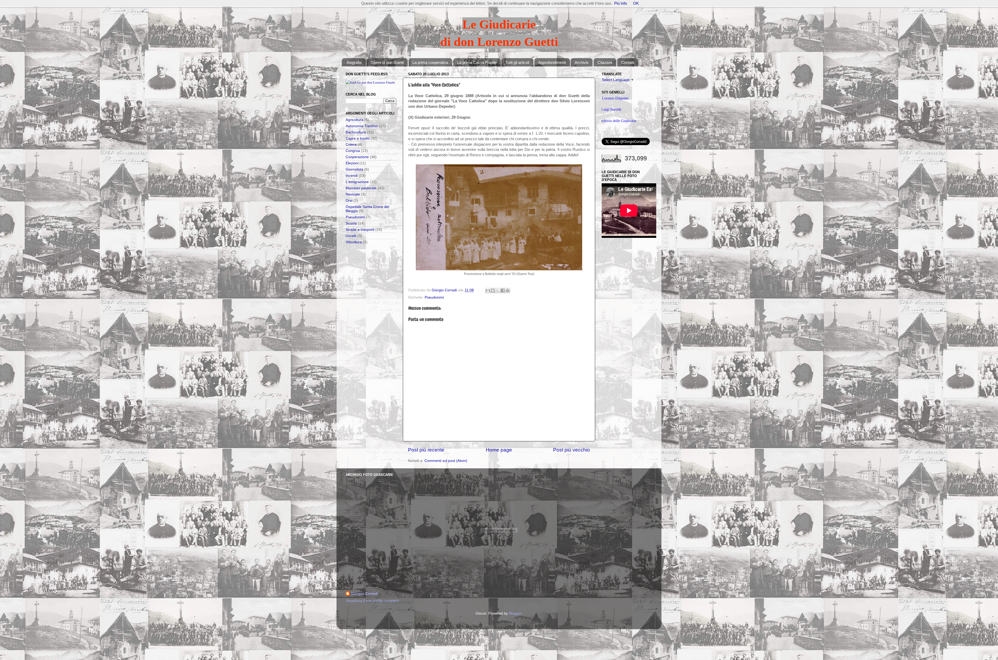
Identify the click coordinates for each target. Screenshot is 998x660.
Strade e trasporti (360, 230)
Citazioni (605, 62)
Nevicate (353, 194)
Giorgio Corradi (364, 594)
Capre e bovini (358, 138)
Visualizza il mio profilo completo (372, 601)
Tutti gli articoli (517, 62)
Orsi (349, 201)
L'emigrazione (357, 182)
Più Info (620, 3)
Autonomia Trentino (362, 126)
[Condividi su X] (497, 290)
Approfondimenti (552, 62)
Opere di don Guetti (387, 62)
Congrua (353, 151)
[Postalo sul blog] (492, 290)
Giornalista (354, 169)
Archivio (581, 62)
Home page (499, 450)
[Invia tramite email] (487, 290)
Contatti (627, 62)
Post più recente (426, 450)
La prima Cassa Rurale (476, 62)
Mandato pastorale (361, 188)
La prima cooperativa (430, 62)
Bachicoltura (356, 132)
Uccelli (351, 236)
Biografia (354, 62)
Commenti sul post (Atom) (445, 461)
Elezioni (352, 163)
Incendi (352, 176)
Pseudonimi (434, 297)
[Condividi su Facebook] (502, 290)
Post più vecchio (571, 450)
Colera (351, 144)
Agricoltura (354, 120)
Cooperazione (357, 157)
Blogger (515, 613)
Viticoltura (354, 242)
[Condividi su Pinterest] (507, 290)
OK (636, 3)
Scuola (351, 223)
